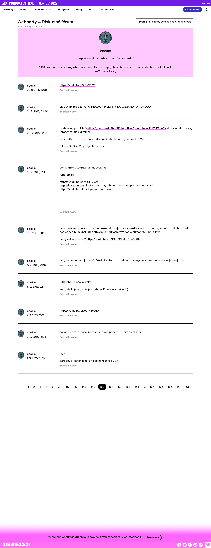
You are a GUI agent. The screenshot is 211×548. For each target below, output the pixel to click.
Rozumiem (153, 537)
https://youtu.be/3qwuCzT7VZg (79, 181)
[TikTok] (201, 545)
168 (187, 386)
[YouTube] (185, 545)
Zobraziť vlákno (68, 90)
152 (119, 386)
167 (179, 386)
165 (161, 386)
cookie (31, 85)
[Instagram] (190, 545)
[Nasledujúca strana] (105, 394)
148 (84, 386)
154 (137, 386)
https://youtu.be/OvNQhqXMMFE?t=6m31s (113, 239)
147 (75, 386)
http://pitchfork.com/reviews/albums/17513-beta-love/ (127, 232)
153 (128, 386)
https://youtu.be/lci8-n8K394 (105, 128)
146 (66, 386)
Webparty (27, 21)
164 (152, 386)
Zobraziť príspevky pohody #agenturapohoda (165, 21)
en (208, 3)
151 (111, 386)
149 (93, 386)
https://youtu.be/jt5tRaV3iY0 (77, 85)
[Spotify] (195, 545)
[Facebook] (179, 545)
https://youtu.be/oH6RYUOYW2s (145, 128)
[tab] (23, 9)
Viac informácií (131, 537)
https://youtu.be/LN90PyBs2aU (79, 310)
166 (170, 386)
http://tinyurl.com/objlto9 (75, 185)
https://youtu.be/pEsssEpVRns (79, 189)
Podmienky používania (30, 26)
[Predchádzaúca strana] (22, 387)
